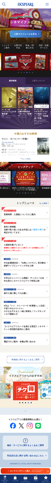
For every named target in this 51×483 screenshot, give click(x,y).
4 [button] (27, 72)
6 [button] (32, 72)
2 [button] (21, 72)
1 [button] (18, 72)
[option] (25, 61)
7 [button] (34, 193)
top (1, 409)
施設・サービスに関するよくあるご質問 (25, 445)
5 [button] (29, 72)
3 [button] (24, 72)
